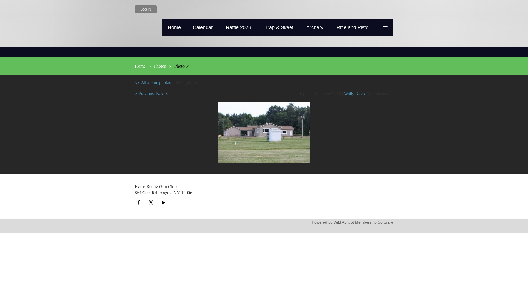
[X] (151, 202)
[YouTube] (163, 202)
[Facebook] (139, 202)
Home (140, 66)
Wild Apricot (344, 222)
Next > (162, 93)
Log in (145, 10)
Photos (160, 66)
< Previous (144, 93)
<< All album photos (153, 82)
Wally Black (354, 93)
